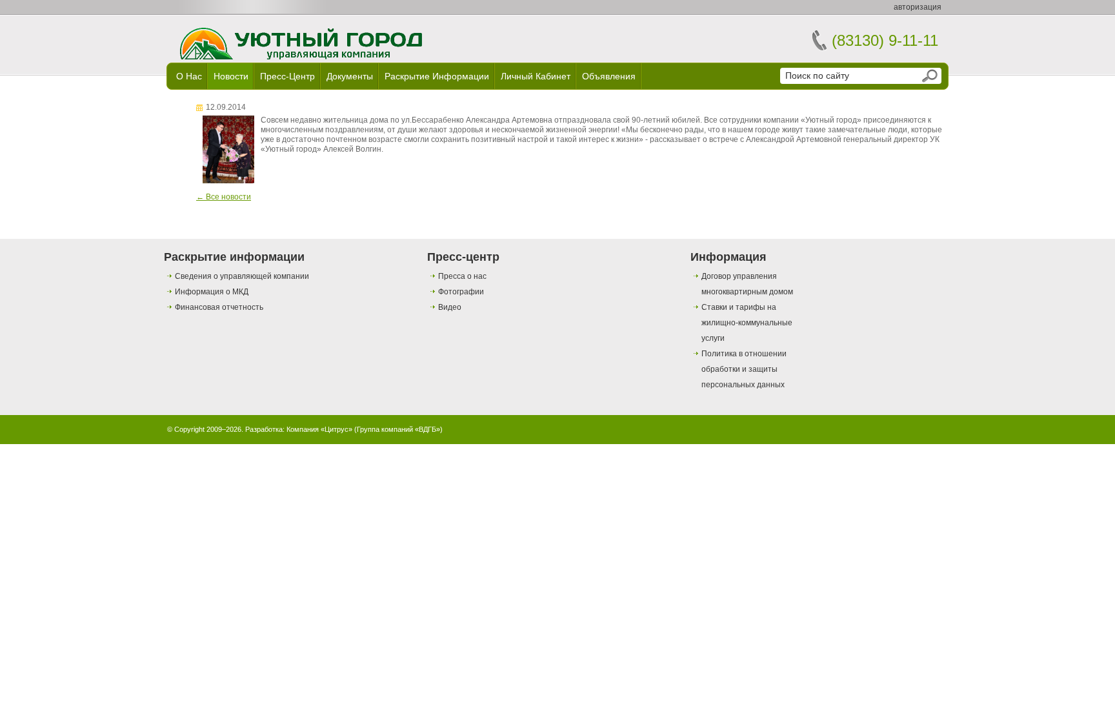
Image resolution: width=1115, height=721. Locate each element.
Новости (231, 76)
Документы (349, 76)
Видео (449, 307)
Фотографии (461, 291)
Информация (728, 256)
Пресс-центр (287, 76)
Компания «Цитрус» (319, 429)
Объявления (609, 76)
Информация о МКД (211, 291)
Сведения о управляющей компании (242, 276)
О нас (189, 76)
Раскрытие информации (437, 76)
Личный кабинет (535, 76)
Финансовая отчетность (219, 307)
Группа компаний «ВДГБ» (398, 429)
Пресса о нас (462, 276)
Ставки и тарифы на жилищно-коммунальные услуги (746, 323)
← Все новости (223, 196)
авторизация (917, 7)
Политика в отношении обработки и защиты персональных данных (744, 369)
